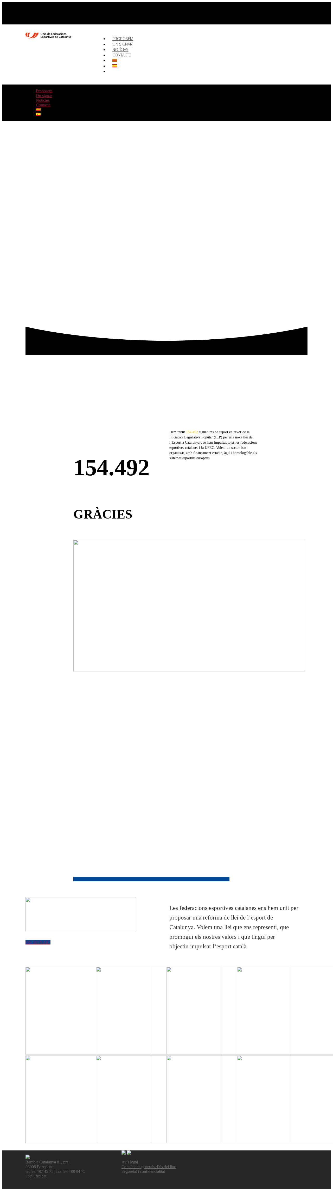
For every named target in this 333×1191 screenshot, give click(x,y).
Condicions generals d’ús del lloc (148, 1166)
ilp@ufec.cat (35, 1176)
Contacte (121, 54)
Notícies (42, 100)
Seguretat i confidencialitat (143, 1171)
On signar (44, 95)
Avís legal (129, 1162)
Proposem (44, 91)
